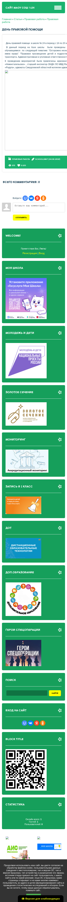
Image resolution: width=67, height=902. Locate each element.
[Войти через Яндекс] (37, 198)
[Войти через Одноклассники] (43, 198)
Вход (41, 253)
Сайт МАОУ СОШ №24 (20, 7)
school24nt (41, 159)
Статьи (18, 19)
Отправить (21, 217)
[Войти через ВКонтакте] (31, 198)
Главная (7, 19)
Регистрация (30, 253)
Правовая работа (34, 19)
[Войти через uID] (25, 198)
